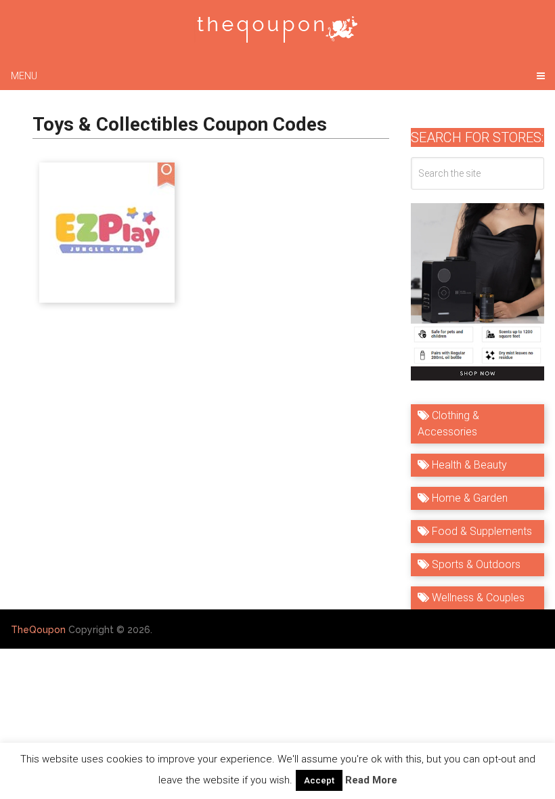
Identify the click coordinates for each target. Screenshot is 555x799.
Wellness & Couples (477, 597)
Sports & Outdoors (474, 564)
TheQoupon (38, 629)
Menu (24, 75)
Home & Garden (468, 498)
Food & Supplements (480, 531)
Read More (371, 780)
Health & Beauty (468, 464)
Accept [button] (319, 780)
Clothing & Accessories (448, 423)
